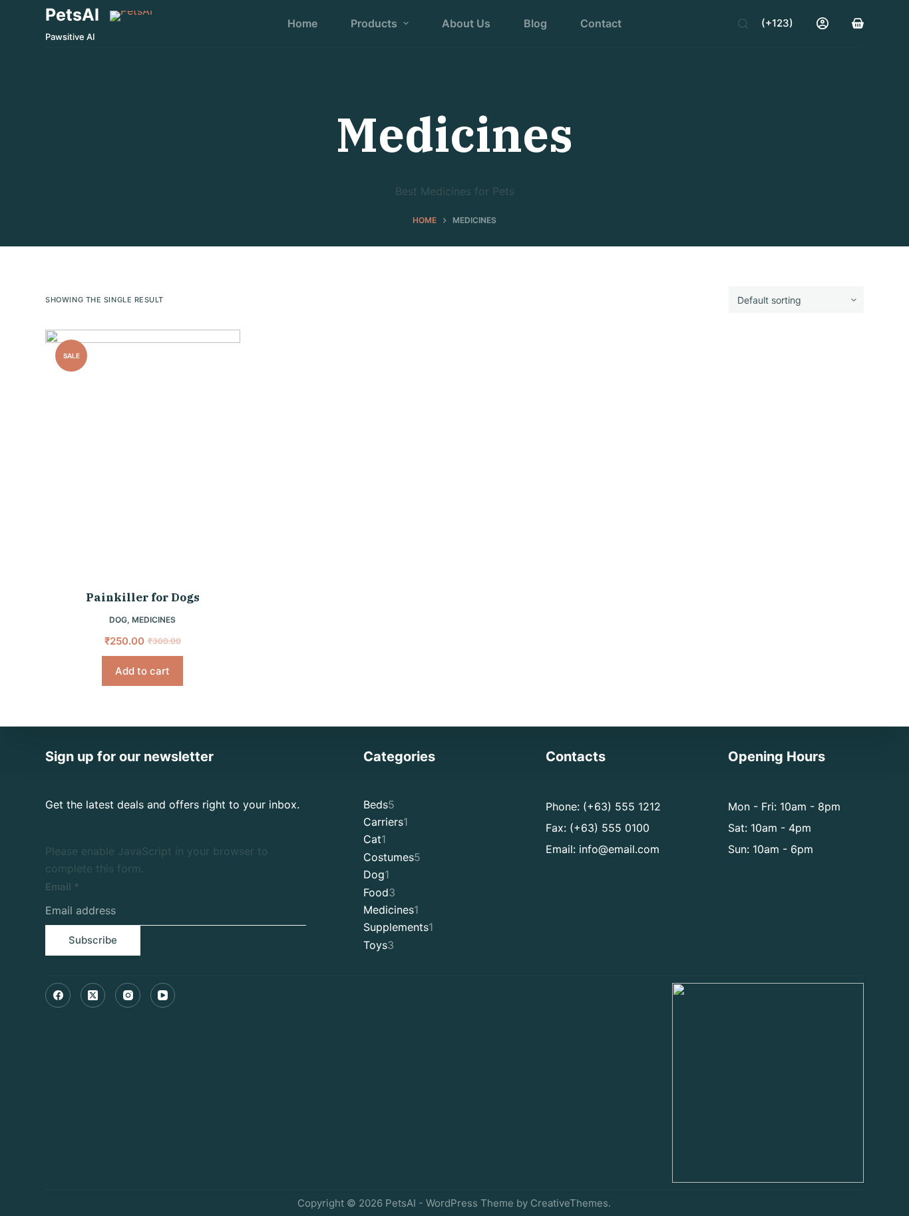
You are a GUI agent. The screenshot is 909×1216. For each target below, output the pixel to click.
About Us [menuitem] (466, 23)
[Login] (822, 23)
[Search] (743, 24)
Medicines (154, 620)
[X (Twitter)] (93, 995)
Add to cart (142, 671)
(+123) (777, 23)
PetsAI (72, 15)
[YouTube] (163, 995)
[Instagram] (127, 995)
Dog (118, 620)
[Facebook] (58, 995)
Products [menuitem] (374, 23)
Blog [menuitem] (535, 23)
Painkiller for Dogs (143, 597)
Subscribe (93, 940)
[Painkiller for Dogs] (142, 451)
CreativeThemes (569, 1203)
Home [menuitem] (302, 23)
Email (62, 886)
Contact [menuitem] (601, 23)
